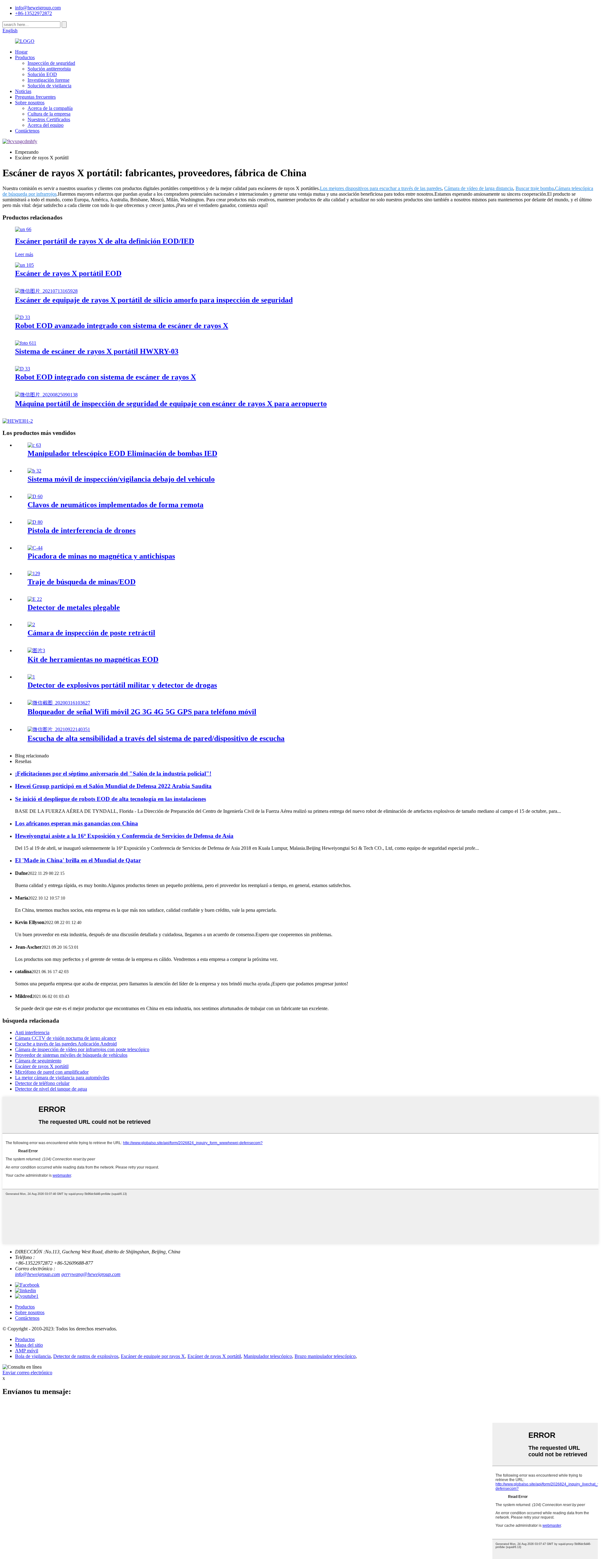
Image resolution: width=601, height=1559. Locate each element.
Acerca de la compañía (50, 108)
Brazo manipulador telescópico (325, 1356)
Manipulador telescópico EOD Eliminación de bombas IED (122, 453)
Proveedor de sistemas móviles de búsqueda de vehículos (71, 1055)
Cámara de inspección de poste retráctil (91, 633)
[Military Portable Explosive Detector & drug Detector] (31, 676)
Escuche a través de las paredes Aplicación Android (66, 1043)
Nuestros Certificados (49, 119)
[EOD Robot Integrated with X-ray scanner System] (22, 368)
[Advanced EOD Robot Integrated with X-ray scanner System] (22, 317)
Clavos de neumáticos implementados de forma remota (115, 505)
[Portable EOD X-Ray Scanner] (24, 265)
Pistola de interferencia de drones (82, 530)
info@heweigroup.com (38, 7)
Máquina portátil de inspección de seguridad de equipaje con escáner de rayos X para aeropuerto (171, 404)
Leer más (24, 254)
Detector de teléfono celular (42, 1083)
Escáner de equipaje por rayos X (153, 1356)
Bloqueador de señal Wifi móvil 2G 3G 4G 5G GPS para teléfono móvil (142, 712)
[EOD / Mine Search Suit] (34, 573)
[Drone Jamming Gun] (35, 522)
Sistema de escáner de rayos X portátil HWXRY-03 (96, 351)
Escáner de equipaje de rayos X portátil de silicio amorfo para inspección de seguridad (154, 300)
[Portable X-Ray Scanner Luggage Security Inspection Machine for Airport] (46, 394)
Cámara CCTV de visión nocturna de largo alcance (65, 1038)
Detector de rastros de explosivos (85, 1356)
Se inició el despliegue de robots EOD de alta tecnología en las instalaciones (110, 799)
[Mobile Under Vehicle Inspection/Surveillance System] (34, 470)
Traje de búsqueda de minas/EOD (82, 582)
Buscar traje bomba (535, 188)
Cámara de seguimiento (38, 1060)
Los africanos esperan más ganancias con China (76, 823)
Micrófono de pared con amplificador (52, 1072)
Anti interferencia (32, 1032)
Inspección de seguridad (51, 63)
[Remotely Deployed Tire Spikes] (35, 496)
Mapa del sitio (29, 1345)
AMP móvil (26, 1350)
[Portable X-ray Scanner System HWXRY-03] (25, 343)
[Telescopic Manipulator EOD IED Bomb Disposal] (34, 445)
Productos (25, 57)
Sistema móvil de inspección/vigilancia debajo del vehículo (121, 479)
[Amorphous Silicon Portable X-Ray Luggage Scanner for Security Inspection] (46, 291)
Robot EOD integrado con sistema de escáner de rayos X (105, 377)
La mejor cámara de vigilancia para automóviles (62, 1077)
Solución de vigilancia (49, 85)
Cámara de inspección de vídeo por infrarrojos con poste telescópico (82, 1049)
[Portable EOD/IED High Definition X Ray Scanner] (23, 229)
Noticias (23, 91)
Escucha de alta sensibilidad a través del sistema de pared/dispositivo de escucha (156, 738)
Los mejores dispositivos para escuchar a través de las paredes (381, 188)
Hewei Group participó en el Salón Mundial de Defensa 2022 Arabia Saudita (113, 786)
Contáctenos (27, 130)
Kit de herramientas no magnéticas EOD (93, 659)
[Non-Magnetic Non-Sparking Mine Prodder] (35, 547)
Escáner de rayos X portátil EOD (68, 273)
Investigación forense (48, 80)
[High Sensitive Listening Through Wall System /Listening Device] (59, 729)
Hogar (21, 51)
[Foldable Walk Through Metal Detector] (35, 599)
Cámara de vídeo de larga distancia (478, 188)
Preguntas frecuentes (35, 97)
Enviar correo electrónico (27, 1372)
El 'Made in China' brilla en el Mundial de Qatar (78, 860)
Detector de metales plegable (74, 607)
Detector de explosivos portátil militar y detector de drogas (122, 685)
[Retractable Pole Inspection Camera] (31, 624)
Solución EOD (42, 74)
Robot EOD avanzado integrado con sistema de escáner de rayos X (121, 326)
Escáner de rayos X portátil (42, 1066)
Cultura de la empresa (49, 113)
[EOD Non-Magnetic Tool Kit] (36, 650)
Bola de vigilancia (33, 1356)
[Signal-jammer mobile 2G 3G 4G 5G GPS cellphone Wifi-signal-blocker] (59, 702)
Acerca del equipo (46, 125)
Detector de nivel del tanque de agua (51, 1089)
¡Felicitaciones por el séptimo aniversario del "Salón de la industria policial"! (113, 773)
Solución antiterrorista (49, 68)
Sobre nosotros (29, 102)
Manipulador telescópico (268, 1356)
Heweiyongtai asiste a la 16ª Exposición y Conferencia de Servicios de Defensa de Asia (124, 836)
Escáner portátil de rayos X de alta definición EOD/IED (104, 241)
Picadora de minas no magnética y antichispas (101, 556)
